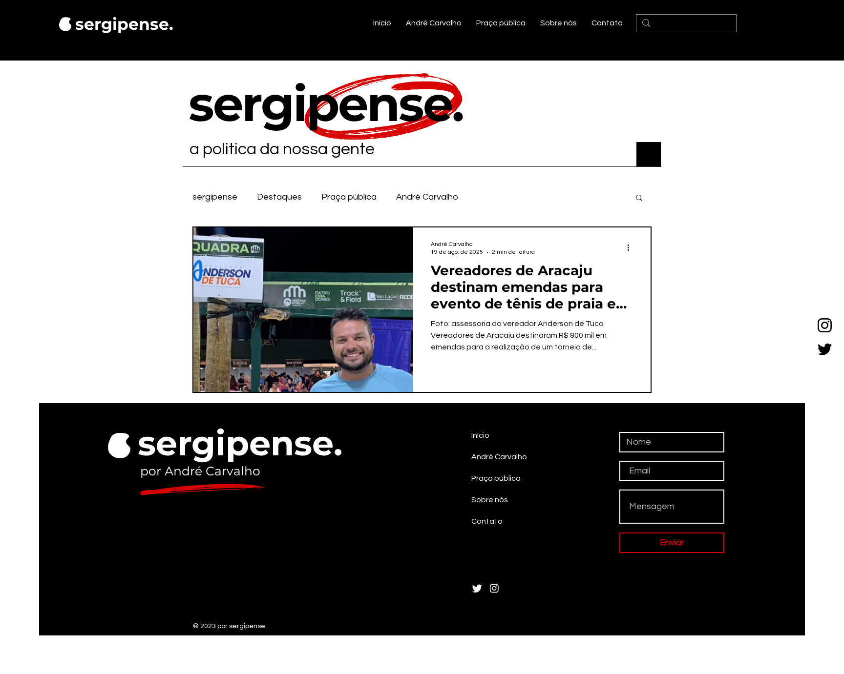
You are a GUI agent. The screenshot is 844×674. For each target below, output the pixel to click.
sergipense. (124, 24)
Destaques (279, 197)
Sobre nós (489, 500)
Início (480, 435)
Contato (487, 521)
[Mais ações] (631, 247)
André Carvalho (427, 197)
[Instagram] (824, 325)
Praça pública (349, 197)
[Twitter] (824, 349)
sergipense (214, 197)
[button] (639, 198)
